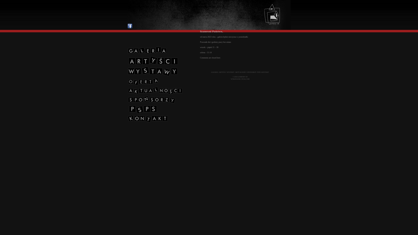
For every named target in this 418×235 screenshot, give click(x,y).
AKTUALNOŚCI (241, 72)
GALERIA (214, 72)
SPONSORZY (252, 72)
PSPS (259, 72)
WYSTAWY (230, 72)
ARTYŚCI (222, 72)
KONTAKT (265, 72)
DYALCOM (245, 79)
